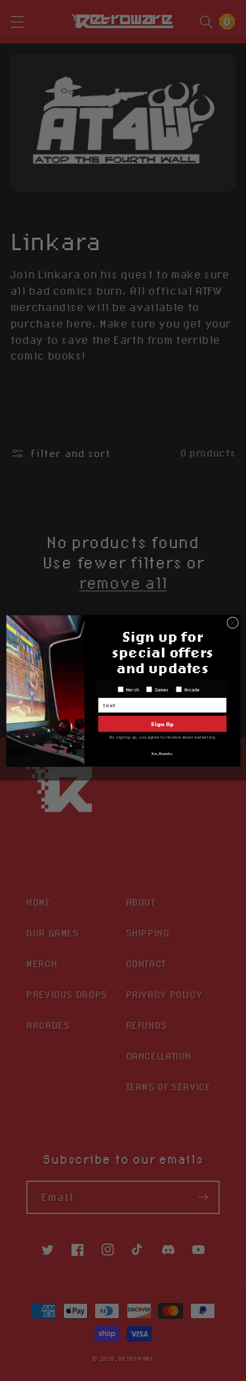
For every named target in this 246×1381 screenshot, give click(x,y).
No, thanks (162, 753)
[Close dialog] (232, 622)
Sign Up (162, 723)
